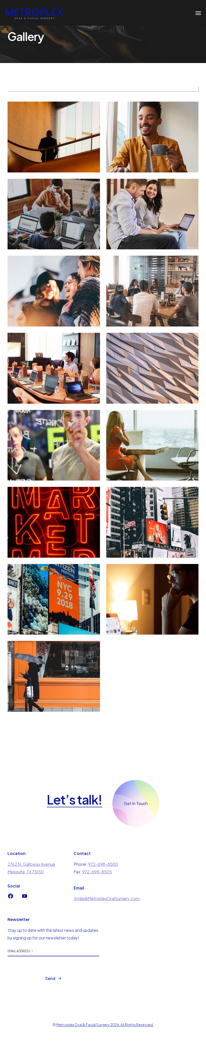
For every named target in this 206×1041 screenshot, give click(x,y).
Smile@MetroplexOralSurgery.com (107, 898)
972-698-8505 (97, 871)
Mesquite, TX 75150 (26, 871)
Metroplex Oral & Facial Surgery (83, 1024)
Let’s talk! (74, 799)
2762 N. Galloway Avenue (31, 864)
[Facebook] (11, 897)
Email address (20, 951)
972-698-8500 (103, 864)
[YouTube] (25, 897)
